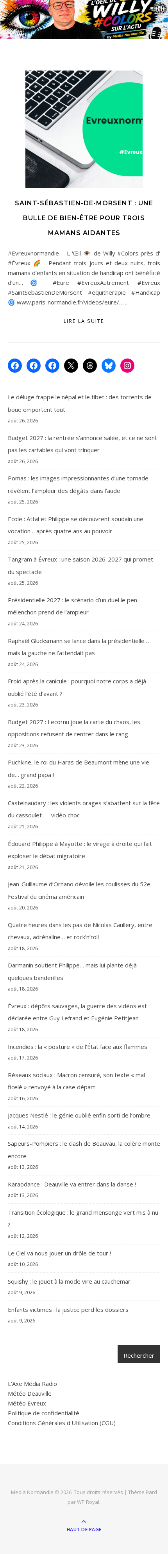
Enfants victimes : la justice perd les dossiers (68, 1309)
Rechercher (138, 1355)
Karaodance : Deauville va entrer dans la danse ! (72, 1184)
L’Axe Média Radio (32, 1383)
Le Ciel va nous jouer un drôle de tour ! (59, 1253)
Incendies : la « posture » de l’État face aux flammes (77, 1046)
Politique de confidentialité (43, 1413)
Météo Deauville (30, 1393)
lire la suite (84, 320)
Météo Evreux (27, 1403)
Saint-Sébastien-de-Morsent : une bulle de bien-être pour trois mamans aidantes (84, 218)
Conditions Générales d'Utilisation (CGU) (62, 1423)
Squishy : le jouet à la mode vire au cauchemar (69, 1281)
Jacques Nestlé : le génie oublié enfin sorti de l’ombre (79, 1115)
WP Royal (88, 1501)
